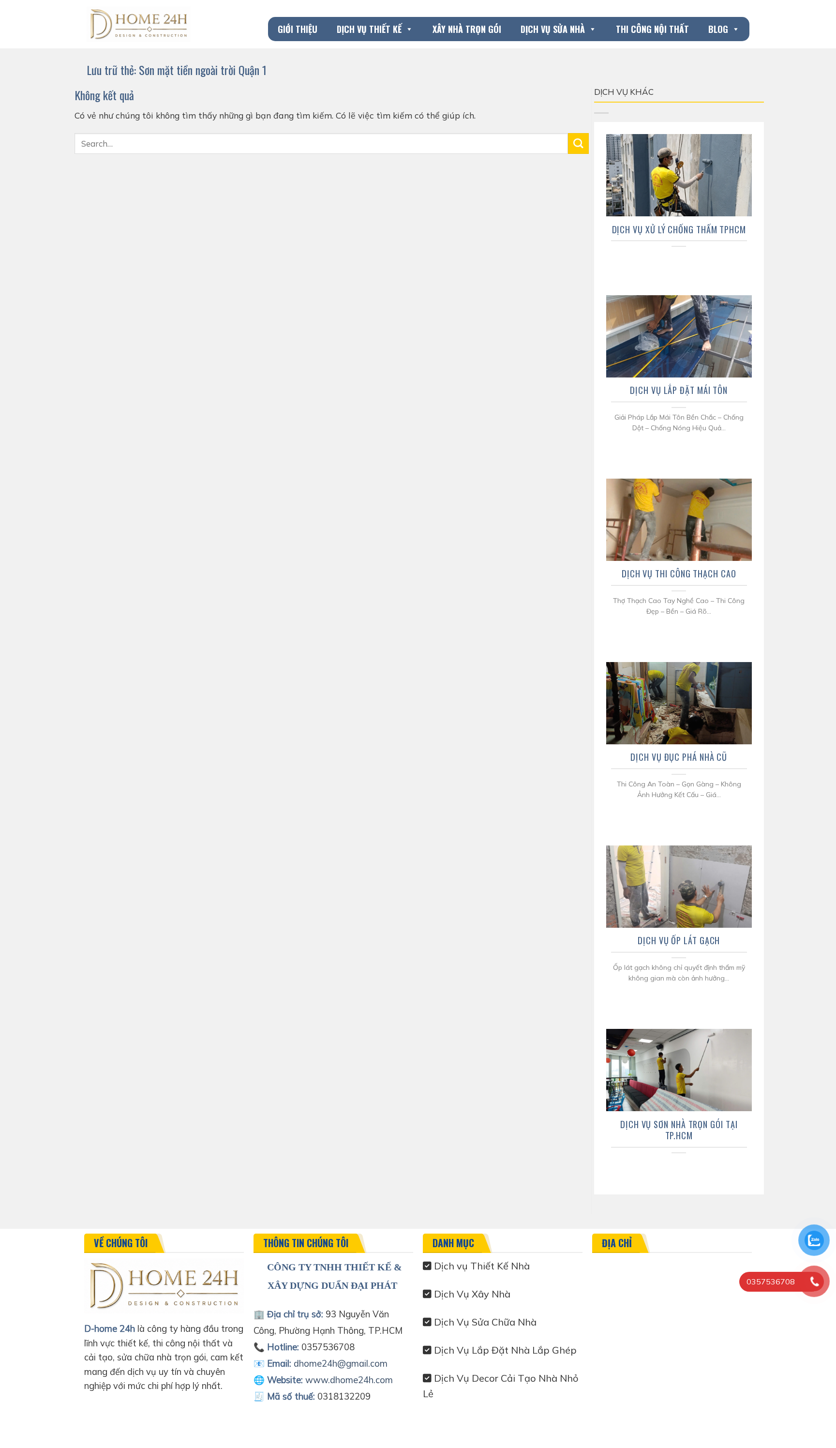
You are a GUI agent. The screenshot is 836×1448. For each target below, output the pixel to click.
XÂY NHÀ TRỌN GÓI (467, 29)
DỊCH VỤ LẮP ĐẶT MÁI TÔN (679, 390)
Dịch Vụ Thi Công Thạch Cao (679, 573)
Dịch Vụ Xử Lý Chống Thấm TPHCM (679, 229)
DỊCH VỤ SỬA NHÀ (553, 29)
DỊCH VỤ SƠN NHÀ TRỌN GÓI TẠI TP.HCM (679, 1129)
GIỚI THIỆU (297, 29)
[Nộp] (578, 143)
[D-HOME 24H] (139, 24)
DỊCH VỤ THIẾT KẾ (369, 29)
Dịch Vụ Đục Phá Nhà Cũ (678, 757)
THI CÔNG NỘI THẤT (652, 29)
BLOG (718, 29)
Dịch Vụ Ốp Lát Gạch (679, 940)
